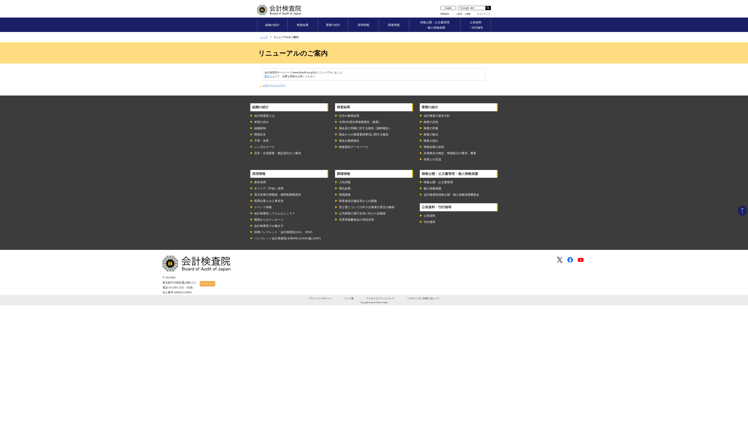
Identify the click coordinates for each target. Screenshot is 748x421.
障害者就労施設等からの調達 (358, 201)
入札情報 (345, 182)
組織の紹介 (272, 25)
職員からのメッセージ (268, 219)
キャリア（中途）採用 (268, 188)
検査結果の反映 (434, 147)
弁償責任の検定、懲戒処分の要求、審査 (450, 153)
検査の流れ (431, 140)
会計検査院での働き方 (268, 225)
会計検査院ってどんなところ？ (274, 213)
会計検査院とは (264, 115)
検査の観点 (431, 134)
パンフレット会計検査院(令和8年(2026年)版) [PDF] (287, 238)
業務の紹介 (333, 25)
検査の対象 (431, 128)
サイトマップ (483, 14)
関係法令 (260, 134)
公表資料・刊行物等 (475, 25)
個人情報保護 (432, 188)
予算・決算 (261, 140)
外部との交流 (432, 159)
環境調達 (345, 194)
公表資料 (429, 215)
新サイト (270, 76)
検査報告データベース (353, 147)
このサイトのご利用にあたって (423, 298)
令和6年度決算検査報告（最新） (360, 122)
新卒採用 (260, 182)
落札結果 (345, 188)
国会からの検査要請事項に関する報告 (364, 134)
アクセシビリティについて (380, 298)
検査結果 (303, 25)
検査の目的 (431, 122)
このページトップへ (273, 85)
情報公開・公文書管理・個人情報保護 (434, 25)
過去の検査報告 (349, 140)
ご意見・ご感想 (463, 14)
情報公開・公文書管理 (438, 182)
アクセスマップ (207, 284)
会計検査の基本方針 (437, 115)
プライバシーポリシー (320, 298)
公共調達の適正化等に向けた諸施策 (362, 213)
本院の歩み (261, 122)
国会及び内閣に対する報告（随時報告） (365, 128)
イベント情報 (263, 207)
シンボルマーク (264, 147)
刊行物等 (429, 222)
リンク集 (349, 298)
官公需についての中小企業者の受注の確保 (366, 207)
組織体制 (260, 128)
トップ (264, 37)
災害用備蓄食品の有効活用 (356, 219)
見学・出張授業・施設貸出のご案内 (277, 153)
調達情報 (394, 25)
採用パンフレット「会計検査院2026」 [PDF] (283, 232)
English (448, 8)
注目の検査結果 (349, 115)
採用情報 (363, 25)
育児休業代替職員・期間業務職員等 (277, 194)
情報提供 (444, 14)
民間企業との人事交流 (268, 201)
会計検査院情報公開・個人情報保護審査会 (451, 194)
